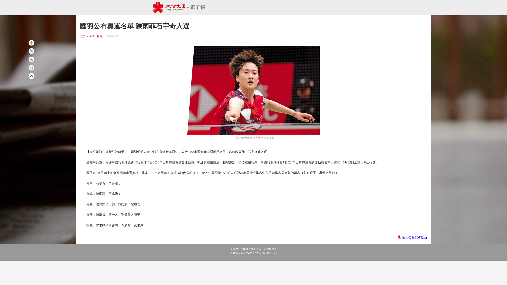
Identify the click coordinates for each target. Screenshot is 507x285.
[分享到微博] (31, 68)
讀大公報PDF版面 (414, 237)
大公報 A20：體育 (91, 36)
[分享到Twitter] (31, 51)
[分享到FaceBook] (31, 43)
